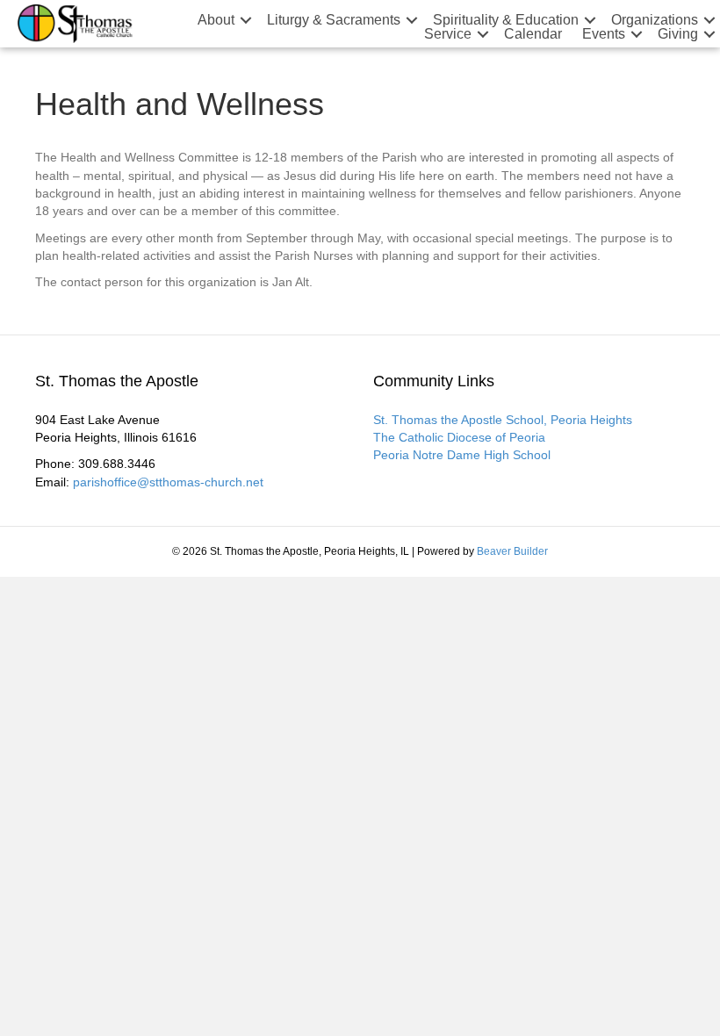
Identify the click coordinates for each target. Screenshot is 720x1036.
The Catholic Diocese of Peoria (459, 437)
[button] (245, 20)
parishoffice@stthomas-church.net (168, 482)
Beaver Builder (512, 551)
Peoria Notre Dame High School (462, 455)
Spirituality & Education (506, 20)
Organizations (654, 20)
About (216, 20)
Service (448, 34)
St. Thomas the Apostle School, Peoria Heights (502, 420)
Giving (678, 34)
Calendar (533, 34)
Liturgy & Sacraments (333, 20)
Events (603, 34)
